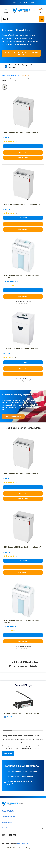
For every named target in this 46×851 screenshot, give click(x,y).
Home (3, 75)
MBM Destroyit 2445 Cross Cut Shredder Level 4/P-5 (22, 132)
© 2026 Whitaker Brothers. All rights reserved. (23, 848)
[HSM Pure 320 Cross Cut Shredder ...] (23, 328)
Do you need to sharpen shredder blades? (20, 782)
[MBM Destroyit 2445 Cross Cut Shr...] (23, 112)
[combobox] (23, 19)
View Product (23, 146)
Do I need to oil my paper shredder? (20, 776)
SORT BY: (5, 80)
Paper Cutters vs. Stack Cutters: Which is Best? (22, 713)
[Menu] (6, 10)
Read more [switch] (8, 753)
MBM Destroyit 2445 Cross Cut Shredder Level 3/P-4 (22, 204)
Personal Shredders (13, 75)
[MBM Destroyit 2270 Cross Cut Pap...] (23, 255)
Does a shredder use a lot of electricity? (22, 771)
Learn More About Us (13, 416)
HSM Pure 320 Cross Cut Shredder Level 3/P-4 (20, 349)
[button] (10, 213)
